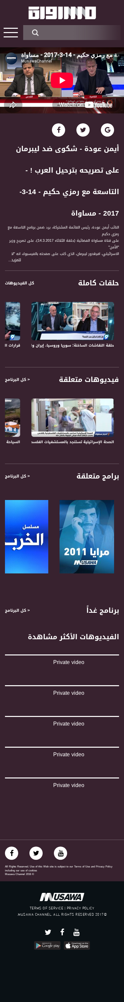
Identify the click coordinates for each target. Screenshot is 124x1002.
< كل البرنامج (17, 379)
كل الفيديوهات (19, 283)
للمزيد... (14, 260)
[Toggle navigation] (10, 32)
